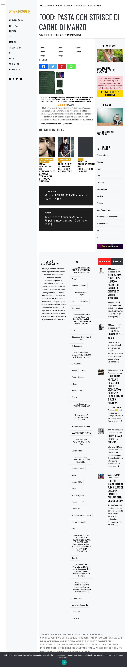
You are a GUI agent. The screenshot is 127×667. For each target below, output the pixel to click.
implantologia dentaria (81, 426)
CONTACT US (14, 69)
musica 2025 (77, 482)
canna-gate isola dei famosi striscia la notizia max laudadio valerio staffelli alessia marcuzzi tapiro (82, 319)
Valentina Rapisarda (80, 605)
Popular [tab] (105, 262)
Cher (74, 330)
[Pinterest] (62, 65)
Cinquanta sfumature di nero (81, 338)
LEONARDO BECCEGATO (81, 433)
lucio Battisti (77, 451)
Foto (11, 58)
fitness (75, 384)
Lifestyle (13, 25)
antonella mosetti (79, 286)
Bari (73, 301)
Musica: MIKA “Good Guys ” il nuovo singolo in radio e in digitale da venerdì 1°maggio (115, 286)
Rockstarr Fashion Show (81, 515)
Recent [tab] (118, 262)
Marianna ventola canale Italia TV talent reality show (81, 460)
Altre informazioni (84, 108)
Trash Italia (15, 47)
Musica (12, 31)
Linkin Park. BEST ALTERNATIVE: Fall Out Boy (81, 442)
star (73, 529)
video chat (76, 612)
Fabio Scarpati (113, 478)
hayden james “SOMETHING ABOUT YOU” (81, 406)
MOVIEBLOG (102, 189)
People (74, 502)
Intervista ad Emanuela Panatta (115, 439)
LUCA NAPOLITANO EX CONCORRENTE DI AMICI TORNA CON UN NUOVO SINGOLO (47, 170)
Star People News (53, 124)
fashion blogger (78, 377)
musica (75, 475)
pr (84, 502)
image (42, 47)
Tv (10, 36)
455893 (71, 105)
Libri (98, 176)
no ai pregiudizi (78, 495)
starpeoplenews (74, 35)
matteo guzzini (78, 469)
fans (84, 371)
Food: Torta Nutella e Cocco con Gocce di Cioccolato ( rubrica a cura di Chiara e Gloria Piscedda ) (115, 389)
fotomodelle (77, 391)
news (74, 489)
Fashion (13, 42)
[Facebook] (43, 65)
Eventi (74, 371)
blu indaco (76, 308)
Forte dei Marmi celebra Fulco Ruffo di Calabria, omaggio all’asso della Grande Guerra (115, 491)
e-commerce (77, 364)
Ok (64, 662)
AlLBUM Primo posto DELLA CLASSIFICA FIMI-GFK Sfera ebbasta (81, 270)
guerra (74, 397)
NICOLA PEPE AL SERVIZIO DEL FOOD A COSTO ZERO (65, 165)
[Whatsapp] (71, 65)
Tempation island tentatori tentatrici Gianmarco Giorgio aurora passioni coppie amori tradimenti (82, 587)
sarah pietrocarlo (79, 522)
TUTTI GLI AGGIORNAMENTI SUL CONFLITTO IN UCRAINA (87, 165)
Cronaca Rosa (16, 20)
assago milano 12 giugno (82, 293)
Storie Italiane (102, 223)
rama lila (76, 509)
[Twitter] (52, 65)
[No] (124, 659)
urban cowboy (77, 598)
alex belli (69, 124)
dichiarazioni (77, 346)
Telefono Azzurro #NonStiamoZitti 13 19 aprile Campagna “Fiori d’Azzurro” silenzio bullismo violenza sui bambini (82, 570)
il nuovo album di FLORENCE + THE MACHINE (81, 417)
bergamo (84, 301)
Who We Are (14, 64)
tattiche (75, 558)
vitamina (75, 618)
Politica (100, 203)
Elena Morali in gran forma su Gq (115, 334)
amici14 (75, 279)
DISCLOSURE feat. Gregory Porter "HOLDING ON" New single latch (81, 355)
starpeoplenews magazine (107, 217)
